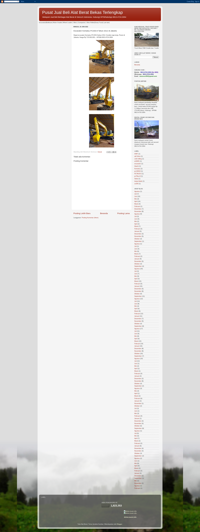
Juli (135, 194)
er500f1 (136, 161)
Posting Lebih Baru (82, 213)
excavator (137, 163)
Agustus (137, 191)
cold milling (138, 159)
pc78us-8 (137, 176)
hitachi (136, 166)
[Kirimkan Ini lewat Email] (107, 152)
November (137, 211)
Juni (135, 196)
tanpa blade (138, 181)
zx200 (136, 183)
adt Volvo (137, 156)
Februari (137, 206)
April (135, 201)
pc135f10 (137, 171)
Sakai (136, 178)
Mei (135, 199)
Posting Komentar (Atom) (90, 217)
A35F (136, 154)
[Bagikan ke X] (111, 152)
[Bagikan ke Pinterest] (115, 152)
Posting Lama (123, 213)
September (138, 241)
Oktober (137, 239)
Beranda (104, 213)
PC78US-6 (137, 173)
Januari (136, 231)
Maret (136, 204)
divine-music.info (130, 517)
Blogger (119, 524)
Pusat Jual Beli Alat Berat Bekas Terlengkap (82, 12)
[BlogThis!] (109, 152)
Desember (137, 209)
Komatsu (137, 168)
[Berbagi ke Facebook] (113, 152)
